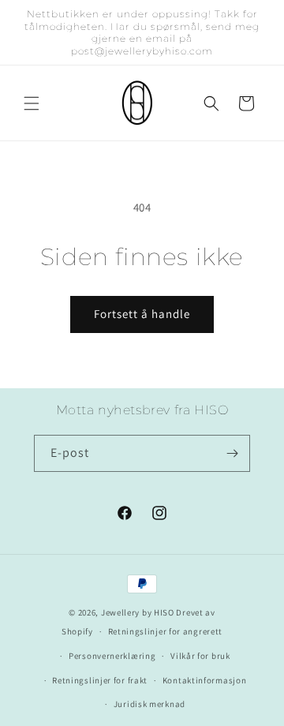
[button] (31, 103)
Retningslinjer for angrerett (165, 631)
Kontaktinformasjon (205, 680)
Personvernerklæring (112, 655)
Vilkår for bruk (200, 655)
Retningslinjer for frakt (100, 680)
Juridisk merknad (149, 703)
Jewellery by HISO (137, 612)
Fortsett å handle (142, 313)
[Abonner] (232, 453)
